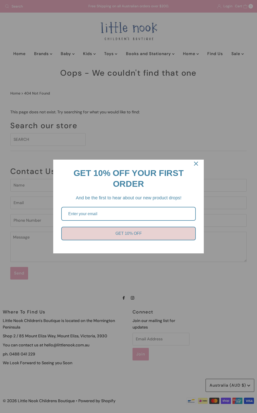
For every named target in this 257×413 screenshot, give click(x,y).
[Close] (196, 164)
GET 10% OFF (128, 233)
